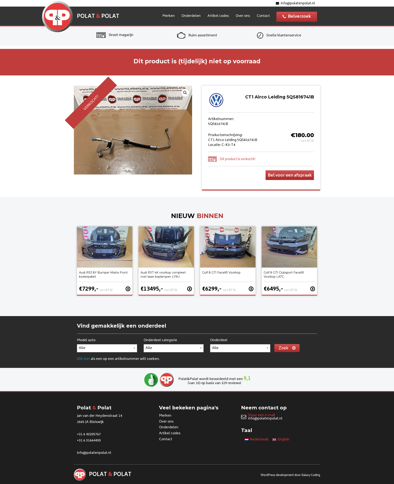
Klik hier (83, 359)
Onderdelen (191, 16)
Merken (168, 16)
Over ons (243, 16)
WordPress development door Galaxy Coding (290, 475)
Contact (263, 16)
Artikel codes (218, 16)
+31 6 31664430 (89, 441)
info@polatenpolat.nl (298, 3)
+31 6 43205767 (89, 434)
